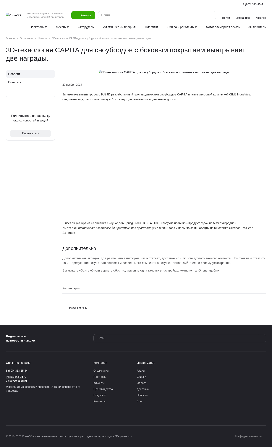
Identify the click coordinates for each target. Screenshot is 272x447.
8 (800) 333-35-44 (253, 4)
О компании (101, 370)
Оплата (141, 382)
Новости (14, 74)
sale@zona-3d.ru (16, 380)
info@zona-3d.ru (16, 376)
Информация (146, 362)
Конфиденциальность (248, 436)
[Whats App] (30, 414)
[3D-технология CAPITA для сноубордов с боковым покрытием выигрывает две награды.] (164, 72)
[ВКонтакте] (8, 414)
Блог (140, 401)
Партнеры (99, 376)
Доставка (143, 389)
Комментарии (71, 288)
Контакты (99, 401)
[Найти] (211, 15)
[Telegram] (15, 414)
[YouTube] (23, 414)
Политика (14, 82)
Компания (100, 362)
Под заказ (99, 395)
